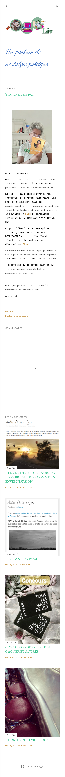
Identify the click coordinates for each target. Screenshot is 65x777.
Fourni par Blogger (35, 766)
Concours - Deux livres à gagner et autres (27, 649)
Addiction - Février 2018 (26, 740)
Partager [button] (9, 311)
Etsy (25, 244)
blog (28, 214)
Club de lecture (21, 316)
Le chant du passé (21, 559)
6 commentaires (24, 487)
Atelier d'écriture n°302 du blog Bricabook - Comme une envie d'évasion (31, 477)
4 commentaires (24, 657)
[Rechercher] (58, 5)
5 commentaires (24, 564)
